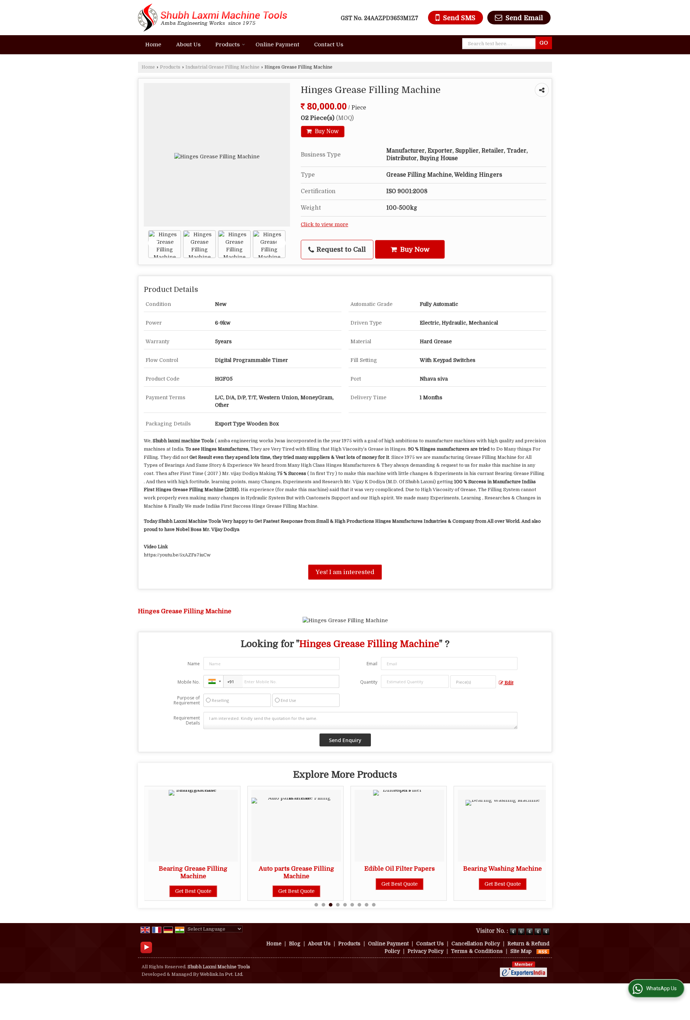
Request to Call (340, 249)
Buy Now (326, 131)
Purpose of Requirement (187, 700)
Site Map (521, 951)
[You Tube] (146, 947)
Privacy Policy (425, 951)
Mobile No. (189, 682)
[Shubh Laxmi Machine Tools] (212, 18)
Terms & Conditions (477, 951)
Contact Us (328, 44)
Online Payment (277, 44)
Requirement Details (187, 721)
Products (227, 44)
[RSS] (543, 951)
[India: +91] (213, 681)
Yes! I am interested (345, 572)
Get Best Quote (243, 891)
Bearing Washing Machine (449, 868)
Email (372, 664)
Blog (294, 943)
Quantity (368, 682)
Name (194, 664)
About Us (188, 44)
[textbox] (500, 43)
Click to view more (324, 224)
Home (153, 44)
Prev (152, 243)
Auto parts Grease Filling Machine (243, 872)
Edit (508, 682)
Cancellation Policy (475, 943)
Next (281, 243)
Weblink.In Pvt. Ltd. (221, 974)
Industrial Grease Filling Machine (222, 67)
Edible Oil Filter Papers (346, 868)
